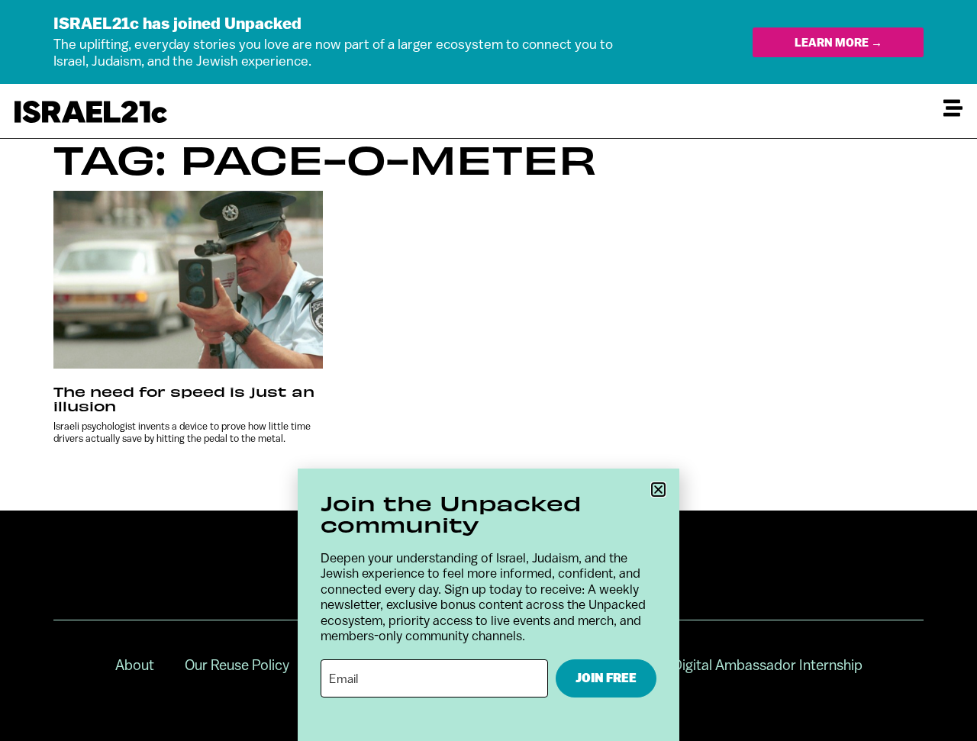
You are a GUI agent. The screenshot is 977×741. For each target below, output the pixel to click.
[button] (658, 489)
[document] (488, 370)
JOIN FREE (606, 678)
